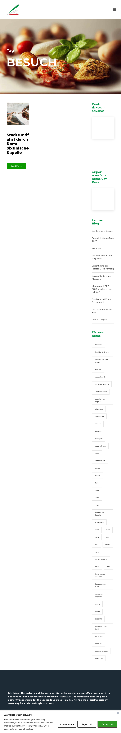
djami (13, 176)
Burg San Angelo (102, 384)
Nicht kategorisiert (19, 179)
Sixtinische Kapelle (99, 513)
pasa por (99, 438)
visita (107, 544)
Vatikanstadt (12, 182)
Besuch (98, 369)
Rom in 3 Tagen (99, 319)
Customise (66, 724)
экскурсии (99, 658)
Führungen (99, 416)
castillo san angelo (100, 400)
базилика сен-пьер (101, 585)
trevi (97, 530)
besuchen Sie (101, 377)
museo (98, 424)
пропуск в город (101, 651)
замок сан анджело (99, 595)
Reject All (87, 724)
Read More (16, 166)
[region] (60, 721)
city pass (99, 409)
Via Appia (96, 248)
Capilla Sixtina (101, 391)
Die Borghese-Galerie (102, 231)
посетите (99, 636)
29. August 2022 (16, 130)
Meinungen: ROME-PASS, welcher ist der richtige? (102, 289)
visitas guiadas (101, 559)
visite (97, 567)
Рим (108, 567)
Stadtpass (99, 522)
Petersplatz (100, 461)
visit (107, 537)
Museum (98, 431)
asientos (98, 345)
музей (97, 611)
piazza (97, 468)
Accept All (107, 724)
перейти (98, 619)
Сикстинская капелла (100, 575)
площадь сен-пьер (101, 627)
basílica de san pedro (101, 360)
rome (97, 497)
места (97, 604)
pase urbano (100, 446)
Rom (97, 483)
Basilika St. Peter (102, 352)
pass (97, 453)
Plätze (97, 475)
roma (97, 490)
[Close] (118, 713)
